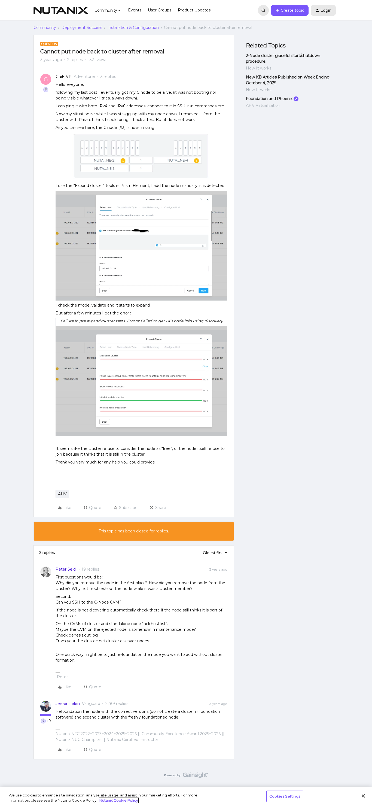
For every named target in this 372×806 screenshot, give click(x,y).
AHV (62, 494)
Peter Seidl (66, 569)
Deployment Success (81, 27)
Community (44, 27)
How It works (258, 68)
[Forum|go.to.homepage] (60, 10)
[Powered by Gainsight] (186, 776)
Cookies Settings (284, 796)
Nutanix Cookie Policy (118, 800)
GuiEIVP (64, 76)
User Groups (159, 10)
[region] (186, 796)
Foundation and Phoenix (269, 98)
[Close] (363, 796)
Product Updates (194, 10)
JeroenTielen (68, 703)
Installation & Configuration (133, 27)
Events (134, 10)
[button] (290, 10)
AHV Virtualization (263, 105)
